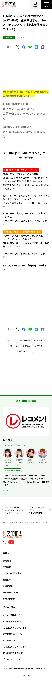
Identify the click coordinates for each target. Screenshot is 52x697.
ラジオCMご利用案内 (12, 573)
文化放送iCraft (10, 640)
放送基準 (7, 579)
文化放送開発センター (13, 615)
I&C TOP (10, 522)
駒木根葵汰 (25, 340)
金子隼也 (38, 345)
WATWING (39, 340)
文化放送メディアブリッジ (15, 646)
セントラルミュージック (14, 621)
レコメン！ (9, 440)
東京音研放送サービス (13, 634)
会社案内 (7, 560)
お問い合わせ (9, 598)
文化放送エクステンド (13, 653)
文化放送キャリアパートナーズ (17, 627)
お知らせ (9, 38)
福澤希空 (26, 345)
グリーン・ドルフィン (13, 659)
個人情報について (11, 592)
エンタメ (14, 345)
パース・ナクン (26, 351)
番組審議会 (8, 586)
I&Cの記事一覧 (21, 522)
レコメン (13, 340)
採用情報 (7, 567)
